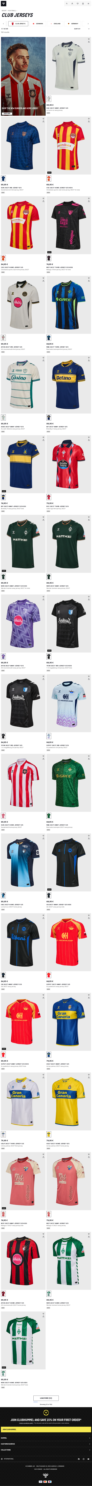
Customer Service (8, 1444)
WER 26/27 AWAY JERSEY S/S (57, 586)
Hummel (4, 1438)
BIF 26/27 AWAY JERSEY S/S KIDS (13, 506)
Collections (6, 1450)
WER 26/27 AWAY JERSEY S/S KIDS (14, 586)
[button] (72, 3)
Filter (5, 29)
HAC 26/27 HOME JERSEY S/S (12, 904)
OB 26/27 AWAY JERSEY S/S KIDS (58, 904)
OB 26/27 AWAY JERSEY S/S (11, 984)
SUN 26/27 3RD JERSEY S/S (11, 188)
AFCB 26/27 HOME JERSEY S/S (12, 1303)
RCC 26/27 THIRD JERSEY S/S (57, 506)
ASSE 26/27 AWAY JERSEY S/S (12, 427)
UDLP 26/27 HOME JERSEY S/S (57, 1143)
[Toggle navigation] (67, 3)
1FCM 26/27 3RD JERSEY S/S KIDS (59, 666)
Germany (74, 24)
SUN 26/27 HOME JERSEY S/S (12, 825)
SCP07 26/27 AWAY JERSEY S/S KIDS (15, 1064)
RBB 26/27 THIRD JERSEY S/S (57, 347)
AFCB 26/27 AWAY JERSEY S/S (12, 666)
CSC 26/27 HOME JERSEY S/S (12, 267)
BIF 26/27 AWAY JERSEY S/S (56, 427)
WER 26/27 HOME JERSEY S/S (57, 1303)
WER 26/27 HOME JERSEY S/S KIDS (14, 1382)
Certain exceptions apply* (26, 1423)
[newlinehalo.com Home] (3, 3)
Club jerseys (19, 24)
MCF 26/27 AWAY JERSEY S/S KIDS (14, 1223)
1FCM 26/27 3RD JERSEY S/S (11, 745)
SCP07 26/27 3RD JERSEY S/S (57, 745)
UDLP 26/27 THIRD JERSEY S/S (12, 1143)
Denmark (39, 24)
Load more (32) (46, 1398)
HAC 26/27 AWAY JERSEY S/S (57, 108)
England (56, 24)
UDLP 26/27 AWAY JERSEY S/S (57, 1064)
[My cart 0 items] (83, 3)
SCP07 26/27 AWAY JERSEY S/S (58, 984)
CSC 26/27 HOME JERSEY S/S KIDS (59, 188)
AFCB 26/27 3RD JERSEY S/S (11, 347)
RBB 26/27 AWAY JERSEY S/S (57, 825)
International (9, 1459)
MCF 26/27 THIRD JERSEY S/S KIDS (59, 267)
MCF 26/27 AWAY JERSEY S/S (57, 1223)
